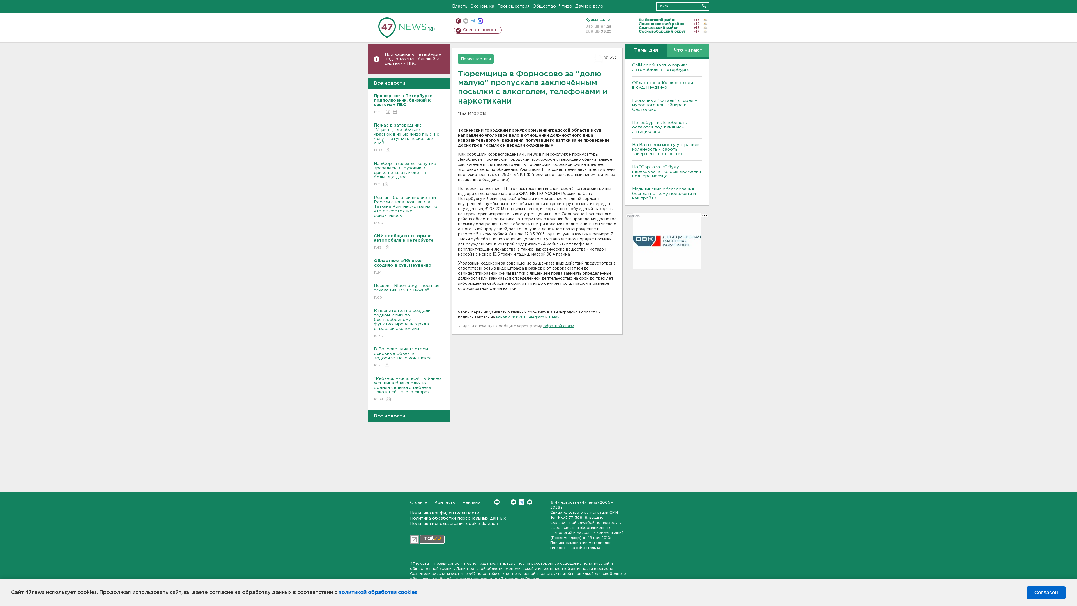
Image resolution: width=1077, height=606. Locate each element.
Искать (704, 6)
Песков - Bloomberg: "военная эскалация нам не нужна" (406, 291)
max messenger (480, 21)
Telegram (521, 502)
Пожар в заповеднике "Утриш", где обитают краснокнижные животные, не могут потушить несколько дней (406, 137)
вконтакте (465, 21)
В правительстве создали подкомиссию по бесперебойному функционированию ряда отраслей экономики (402, 323)
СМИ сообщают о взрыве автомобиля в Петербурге (661, 67)
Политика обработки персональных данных (458, 518)
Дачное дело (589, 6)
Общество (544, 6)
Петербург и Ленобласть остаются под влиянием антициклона (659, 127)
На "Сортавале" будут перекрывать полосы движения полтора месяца (666, 171)
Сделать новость (481, 30)
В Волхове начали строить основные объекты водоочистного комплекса (403, 357)
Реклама (471, 502)
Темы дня (646, 50)
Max (529, 502)
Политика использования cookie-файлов (454, 523)
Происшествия (513, 6)
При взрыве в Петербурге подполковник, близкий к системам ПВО (413, 59)
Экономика (482, 6)
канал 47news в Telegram (520, 317)
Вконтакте (513, 502)
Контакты (445, 502)
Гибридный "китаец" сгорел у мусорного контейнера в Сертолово (664, 105)
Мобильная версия (458, 21)
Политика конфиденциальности (444, 513)
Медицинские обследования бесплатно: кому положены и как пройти (664, 193)
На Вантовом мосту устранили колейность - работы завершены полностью (666, 149)
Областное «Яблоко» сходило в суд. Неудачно (665, 85)
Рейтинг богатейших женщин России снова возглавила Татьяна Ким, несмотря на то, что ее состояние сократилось (406, 210)
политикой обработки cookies (378, 592)
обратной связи (558, 326)
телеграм (473, 21)
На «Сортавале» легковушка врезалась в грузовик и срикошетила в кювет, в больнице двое (405, 174)
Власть (460, 6)
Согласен (1046, 592)
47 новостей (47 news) (577, 502)
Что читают (688, 50)
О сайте (419, 502)
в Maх (554, 317)
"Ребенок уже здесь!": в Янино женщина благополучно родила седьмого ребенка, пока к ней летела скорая (407, 389)
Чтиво (565, 6)
